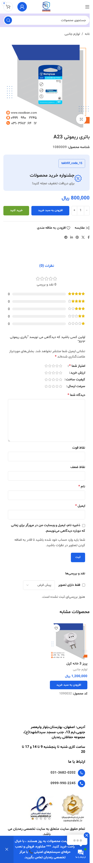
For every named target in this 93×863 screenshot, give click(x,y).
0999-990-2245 (63, 783)
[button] (68, 685)
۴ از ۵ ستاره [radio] (49, 366)
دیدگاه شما (76, 395)
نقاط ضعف (77, 467)
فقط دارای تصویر (69, 585)
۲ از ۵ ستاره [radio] (57, 366)
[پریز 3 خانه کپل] (68, 640)
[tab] (46, 266)
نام (81, 486)
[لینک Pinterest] (77, 237)
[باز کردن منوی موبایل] (87, 6)
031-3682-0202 (63, 772)
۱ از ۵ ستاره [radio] (60, 366)
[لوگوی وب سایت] (46, 7)
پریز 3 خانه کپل (76, 663)
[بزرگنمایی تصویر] (81, 119)
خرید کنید (16, 210)
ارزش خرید (77, 373)
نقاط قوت (78, 447)
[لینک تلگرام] (66, 237)
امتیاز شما (77, 366)
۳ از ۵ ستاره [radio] (53, 366)
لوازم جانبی (72, 34)
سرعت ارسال (76, 387)
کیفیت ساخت (75, 380)
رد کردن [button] (7, 849)
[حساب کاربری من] (22, 6)
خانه (88, 34)
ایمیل (80, 505)
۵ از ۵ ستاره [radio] (46, 366)
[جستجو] (8, 20)
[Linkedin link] (71, 237)
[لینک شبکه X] (83, 237)
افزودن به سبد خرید (50, 210)
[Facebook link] (88, 237)
